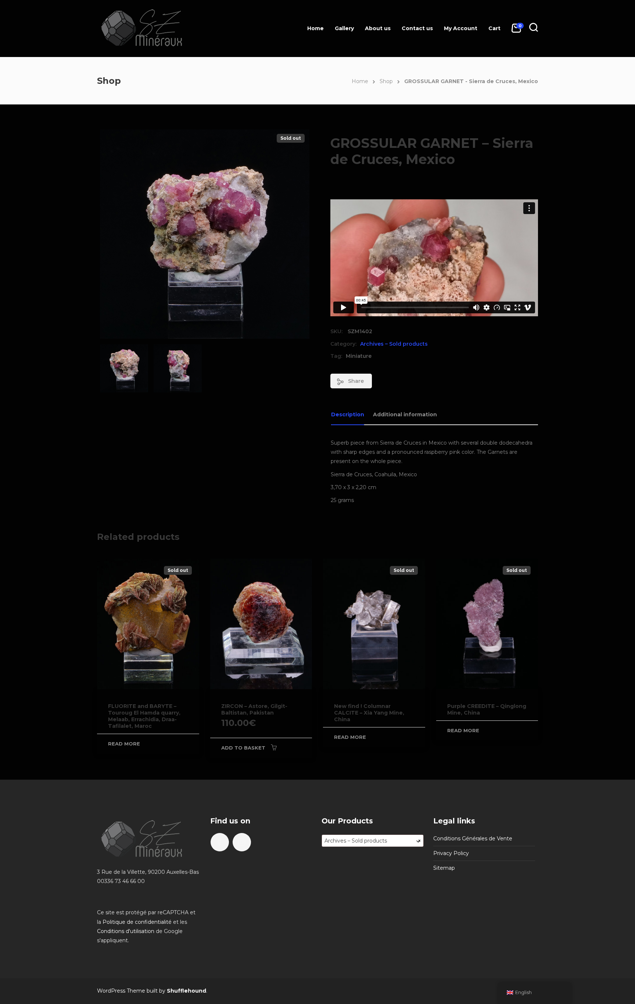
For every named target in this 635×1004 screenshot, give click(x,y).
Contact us (417, 28)
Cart (494, 28)
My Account (460, 28)
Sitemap (444, 868)
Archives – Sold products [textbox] (372, 840)
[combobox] (373, 840)
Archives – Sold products (394, 344)
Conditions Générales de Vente (472, 838)
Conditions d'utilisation (125, 931)
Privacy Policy (451, 853)
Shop (386, 81)
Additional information (405, 414)
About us (378, 28)
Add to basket (243, 748)
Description (347, 414)
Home (315, 28)
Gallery (344, 28)
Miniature (359, 356)
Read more (124, 744)
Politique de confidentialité (137, 922)
